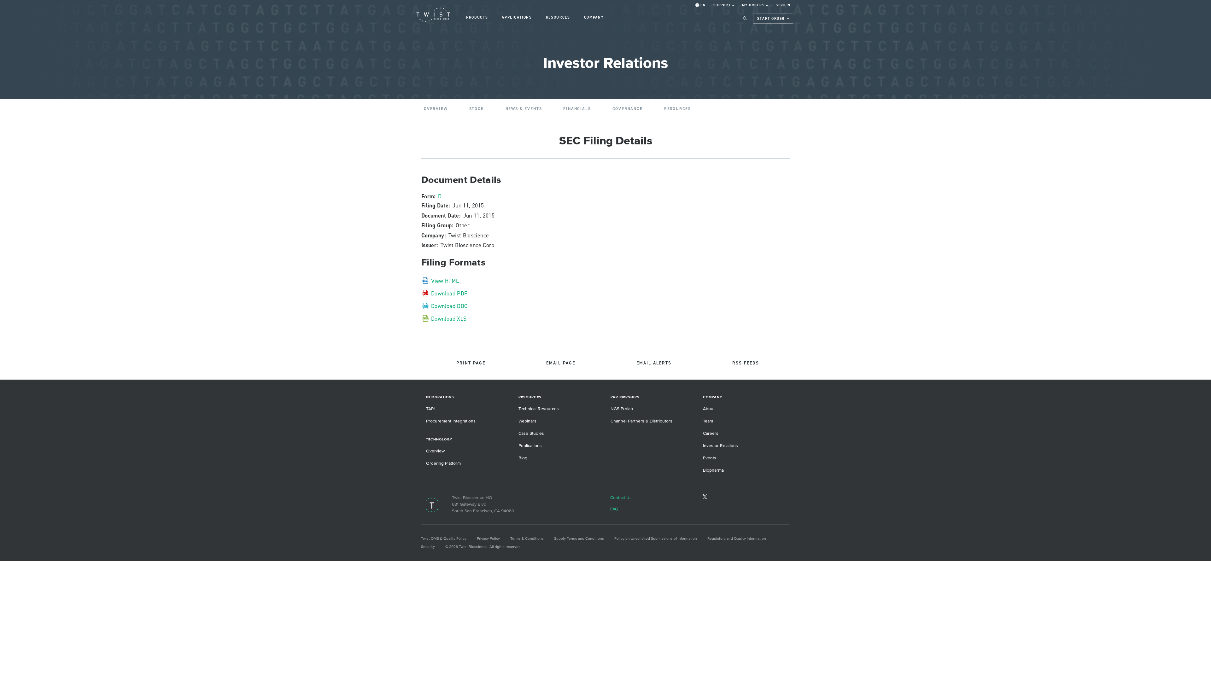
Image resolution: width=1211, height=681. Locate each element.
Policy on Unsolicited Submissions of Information (655, 538)
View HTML (445, 280)
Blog (522, 458)
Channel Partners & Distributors (641, 421)
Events (709, 458)
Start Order (771, 18)
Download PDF (449, 293)
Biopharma (713, 470)
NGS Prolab (622, 408)
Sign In (783, 5)
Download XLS (448, 318)
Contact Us (621, 497)
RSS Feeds (745, 363)
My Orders (753, 5)
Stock (476, 108)
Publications (530, 445)
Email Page (560, 363)
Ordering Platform (443, 463)
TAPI (430, 408)
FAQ (614, 509)
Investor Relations (720, 445)
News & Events (524, 108)
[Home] (433, 15)
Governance (627, 108)
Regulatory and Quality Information (736, 538)
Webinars (527, 421)
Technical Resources (538, 408)
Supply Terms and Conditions (579, 538)
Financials (577, 108)
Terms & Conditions (527, 538)
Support (722, 5)
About (709, 408)
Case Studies (531, 433)
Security (428, 546)
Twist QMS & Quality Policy (443, 538)
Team (708, 421)
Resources (677, 108)
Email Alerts (653, 363)
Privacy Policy (488, 538)
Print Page (470, 363)
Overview (436, 108)
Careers (710, 433)
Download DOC (449, 306)
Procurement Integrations (451, 421)
